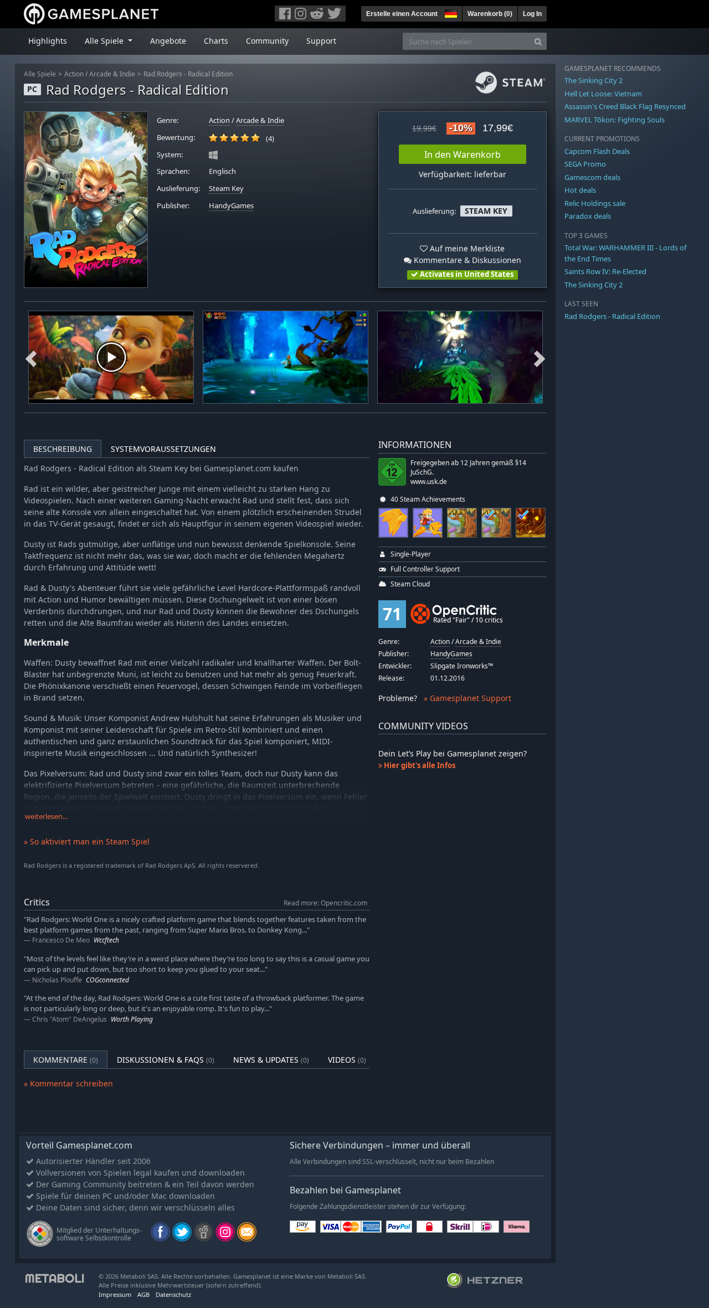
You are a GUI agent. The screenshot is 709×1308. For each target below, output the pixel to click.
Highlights (47, 40)
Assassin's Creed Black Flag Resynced (625, 106)
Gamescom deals (592, 177)
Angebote (168, 40)
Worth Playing (132, 1019)
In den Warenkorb (462, 154)
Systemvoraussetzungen (163, 449)
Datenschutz (173, 1294)
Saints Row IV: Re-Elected (605, 271)
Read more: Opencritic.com (325, 902)
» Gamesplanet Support (467, 698)
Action (74, 74)
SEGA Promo (585, 164)
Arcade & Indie (112, 74)
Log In (532, 14)
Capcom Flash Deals (597, 151)
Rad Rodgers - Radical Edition (188, 74)
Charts (216, 40)
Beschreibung (62, 449)
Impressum (115, 1294)
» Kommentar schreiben (68, 1083)
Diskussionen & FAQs (165, 1059)
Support (321, 40)
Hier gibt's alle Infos (418, 765)
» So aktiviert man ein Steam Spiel (87, 841)
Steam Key (226, 188)
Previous (31, 357)
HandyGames (231, 205)
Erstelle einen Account (402, 14)
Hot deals (580, 190)
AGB (143, 1294)
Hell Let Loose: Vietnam (603, 94)
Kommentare (65, 1059)
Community (267, 40)
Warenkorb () (489, 14)
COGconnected (107, 980)
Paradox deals (587, 216)
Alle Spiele (40, 74)
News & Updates (271, 1059)
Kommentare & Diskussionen (466, 260)
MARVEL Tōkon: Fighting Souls (614, 120)
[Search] (538, 41)
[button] (450, 12)
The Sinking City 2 (593, 80)
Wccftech (106, 940)
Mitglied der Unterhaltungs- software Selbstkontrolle (99, 1234)
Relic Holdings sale (594, 203)
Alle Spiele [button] (105, 40)
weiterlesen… (46, 816)
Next (539, 357)
